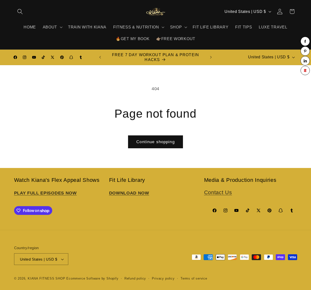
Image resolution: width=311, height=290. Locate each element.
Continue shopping (155, 141)
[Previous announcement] (100, 57)
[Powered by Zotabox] (305, 70)
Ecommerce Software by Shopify (92, 278)
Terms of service (194, 278)
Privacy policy (163, 278)
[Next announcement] (211, 57)
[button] (20, 11)
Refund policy (135, 278)
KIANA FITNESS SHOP (46, 278)
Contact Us (218, 192)
